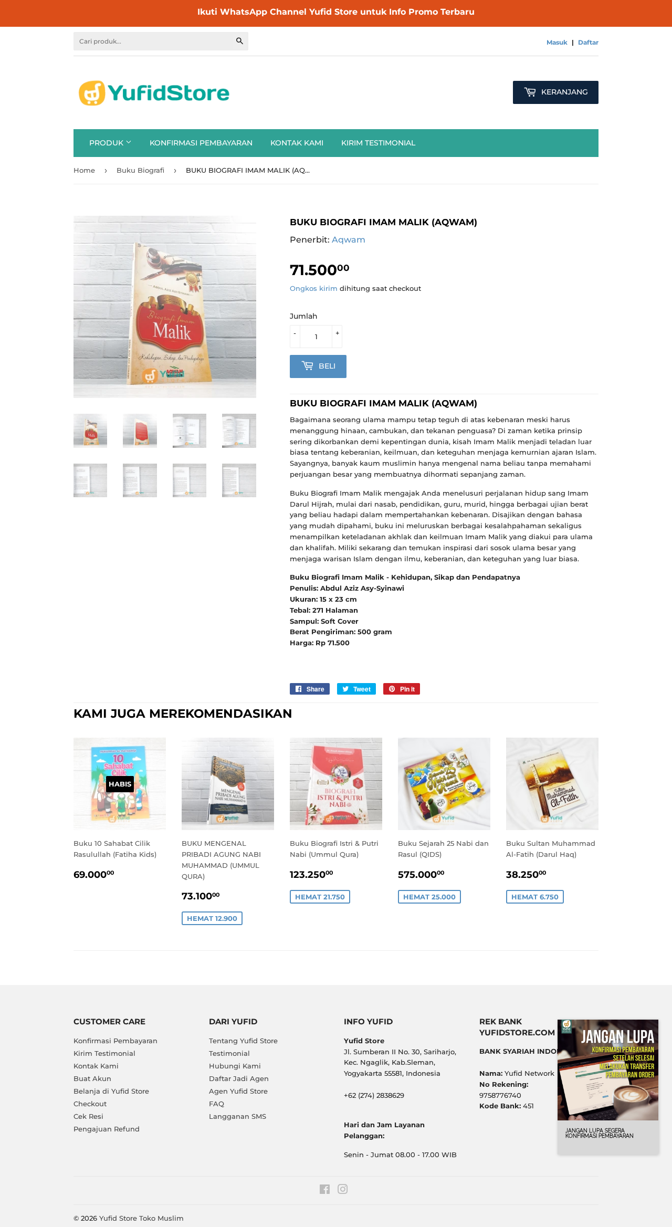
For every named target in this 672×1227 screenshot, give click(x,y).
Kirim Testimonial (378, 143)
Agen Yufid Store (238, 1091)
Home (84, 170)
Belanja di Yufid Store (111, 1091)
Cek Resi (88, 1116)
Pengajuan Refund (107, 1129)
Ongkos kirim (314, 288)
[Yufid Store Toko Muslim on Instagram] (343, 1191)
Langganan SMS (237, 1116)
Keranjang (563, 92)
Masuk (557, 42)
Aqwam (348, 240)
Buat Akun (92, 1078)
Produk (107, 143)
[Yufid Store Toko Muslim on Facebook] (324, 1191)
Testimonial (229, 1053)
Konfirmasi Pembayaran (201, 143)
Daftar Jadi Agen (239, 1078)
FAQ (216, 1103)
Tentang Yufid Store (243, 1040)
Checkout (90, 1103)
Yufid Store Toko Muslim (141, 1218)
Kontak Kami (296, 143)
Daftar (588, 42)
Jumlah (304, 316)
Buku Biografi (140, 170)
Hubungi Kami (235, 1066)
